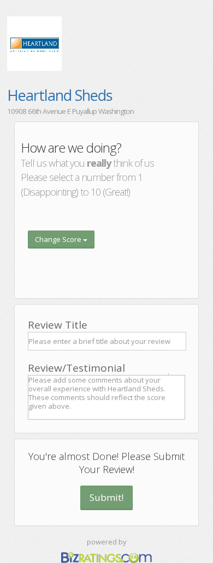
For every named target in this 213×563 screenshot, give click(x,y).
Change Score (59, 239)
